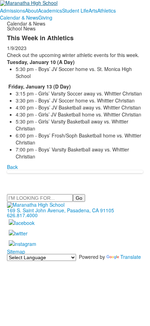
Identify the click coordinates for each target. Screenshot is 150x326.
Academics (50, 10)
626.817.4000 (22, 215)
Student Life (75, 10)
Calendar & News (19, 17)
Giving (45, 17)
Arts (93, 10)
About (31, 10)
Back (12, 166)
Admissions (12, 10)
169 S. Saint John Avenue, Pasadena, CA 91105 (60, 210)
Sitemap (16, 251)
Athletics (106, 10)
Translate (130, 256)
